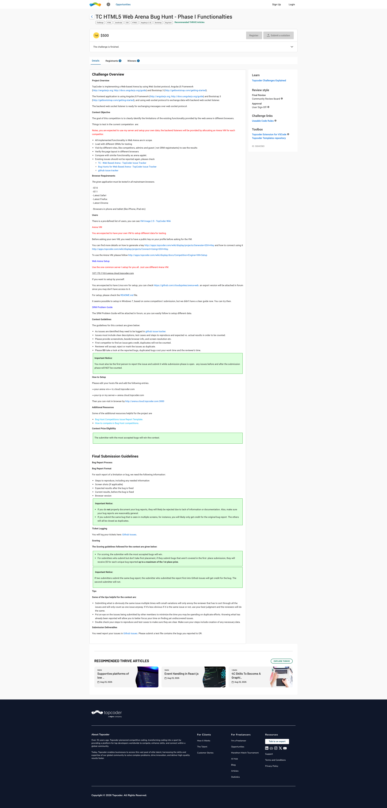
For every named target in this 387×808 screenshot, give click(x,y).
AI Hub (234, 758)
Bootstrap (158, 22)
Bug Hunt (168, 22)
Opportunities (123, 4)
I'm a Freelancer (238, 740)
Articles (234, 770)
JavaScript (118, 22)
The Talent (202, 746)
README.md (126, 295)
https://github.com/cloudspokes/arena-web (176, 285)
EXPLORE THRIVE (282, 661)
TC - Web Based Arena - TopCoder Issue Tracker (122, 162)
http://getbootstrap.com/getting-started (185, 90)
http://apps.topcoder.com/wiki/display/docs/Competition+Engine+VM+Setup (167, 255)
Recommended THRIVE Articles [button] (190, 22)
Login (292, 4)
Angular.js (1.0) (146, 22)
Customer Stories (205, 752)
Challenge (100, 22)
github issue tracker (108, 170)
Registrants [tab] (113, 60)
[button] (108, 4)
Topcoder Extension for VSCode (269, 134)
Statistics (235, 777)
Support (269, 754)
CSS (127, 22)
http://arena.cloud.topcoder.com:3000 (144, 401)
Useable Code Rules (263, 120)
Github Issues (129, 534)
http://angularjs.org (103, 90)
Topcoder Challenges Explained (269, 80)
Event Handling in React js (181, 673)
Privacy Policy (271, 766)
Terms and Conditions (275, 760)
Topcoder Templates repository (269, 138)
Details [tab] (95, 60)
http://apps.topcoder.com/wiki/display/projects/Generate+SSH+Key (179, 245)
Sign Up (276, 4)
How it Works (203, 740)
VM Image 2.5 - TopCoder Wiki (155, 221)
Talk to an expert (277, 741)
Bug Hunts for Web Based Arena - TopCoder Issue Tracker (127, 166)
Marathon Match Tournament (245, 752)
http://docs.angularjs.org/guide (130, 90)
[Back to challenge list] (91, 16)
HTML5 (134, 22)
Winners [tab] (133, 60)
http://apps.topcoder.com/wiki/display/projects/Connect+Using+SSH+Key (130, 249)
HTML (109, 22)
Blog (233, 764)
